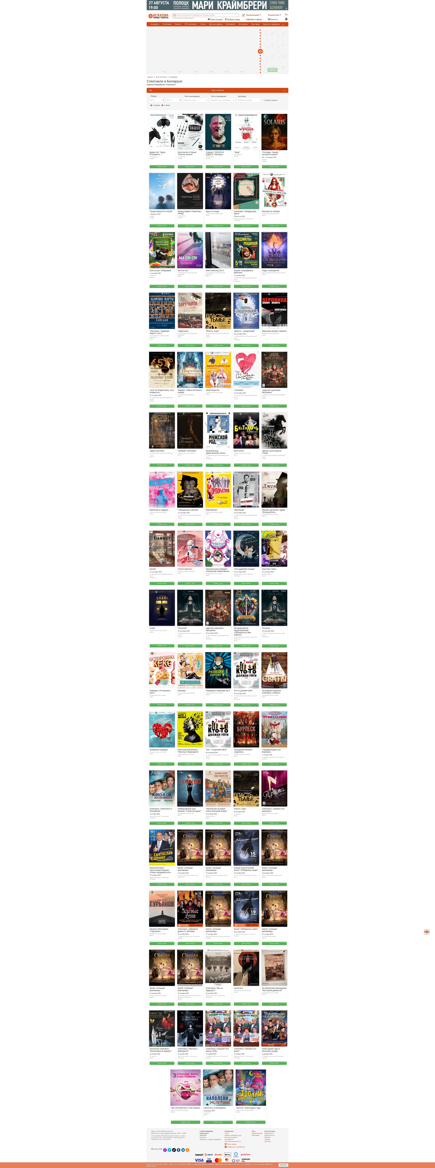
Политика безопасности (233, 1141)
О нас (227, 1133)
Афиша (150, 77)
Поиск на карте (216, 19)
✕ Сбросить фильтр (270, 100)
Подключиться (270, 1135)
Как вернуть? (229, 1139)
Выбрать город (233, 19)
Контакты (203, 1137)
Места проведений (218, 96)
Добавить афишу (255, 19)
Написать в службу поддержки (210, 1139)
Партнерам (255, 1135)
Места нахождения (192, 96)
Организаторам (252, 15)
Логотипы (268, 1141)
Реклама (267, 1137)
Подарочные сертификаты (236, 1147)
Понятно (283, 1165)
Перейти (272, 70)
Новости (274, 19)
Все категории (161, 77)
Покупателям (273, 15)
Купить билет (162, 166)
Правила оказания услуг (233, 1135)
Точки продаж (232, 1144)
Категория (242, 96)
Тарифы (267, 1139)
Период (153, 96)
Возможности (269, 1133)
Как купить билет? (231, 1137)
